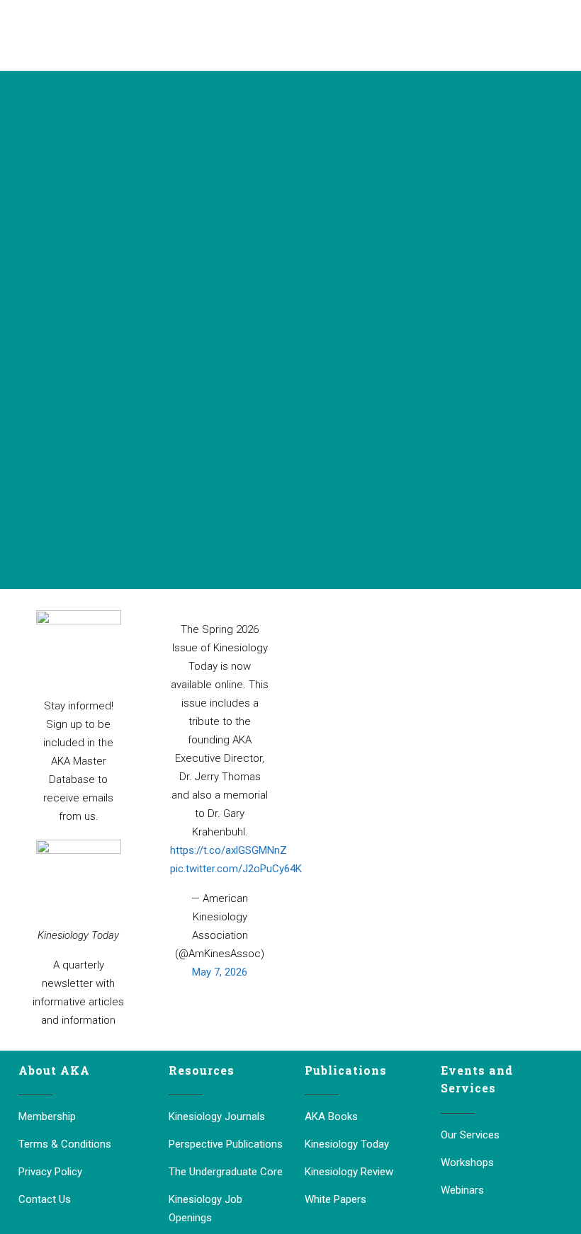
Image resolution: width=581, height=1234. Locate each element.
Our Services (470, 1135)
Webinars (462, 1190)
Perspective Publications (226, 1144)
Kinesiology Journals (217, 1116)
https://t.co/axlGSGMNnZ (228, 850)
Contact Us (44, 1199)
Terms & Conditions (64, 1144)
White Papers (335, 1199)
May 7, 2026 (219, 972)
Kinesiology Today (347, 1144)
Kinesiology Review (349, 1171)
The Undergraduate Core (226, 1171)
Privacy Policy (50, 1171)
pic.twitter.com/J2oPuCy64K (236, 868)
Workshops (467, 1162)
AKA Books (331, 1116)
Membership (47, 1116)
